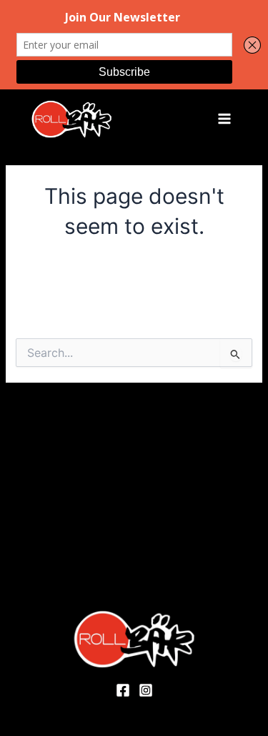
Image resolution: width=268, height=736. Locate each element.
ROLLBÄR (148, 118)
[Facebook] (123, 690)
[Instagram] (146, 690)
